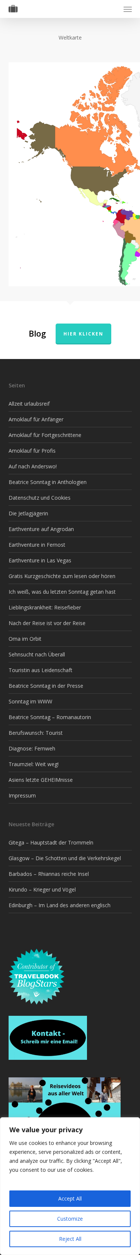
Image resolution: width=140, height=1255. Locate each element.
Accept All (70, 1198)
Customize (70, 1218)
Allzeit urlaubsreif (29, 403)
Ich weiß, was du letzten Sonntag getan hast (62, 591)
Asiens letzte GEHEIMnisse (41, 779)
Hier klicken (83, 334)
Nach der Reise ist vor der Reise (47, 623)
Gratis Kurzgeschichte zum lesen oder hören (62, 576)
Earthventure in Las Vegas (40, 560)
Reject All (70, 1238)
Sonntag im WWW (30, 701)
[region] (70, 1186)
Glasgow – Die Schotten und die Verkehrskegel (65, 858)
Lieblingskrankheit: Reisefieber (45, 607)
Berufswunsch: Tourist (36, 732)
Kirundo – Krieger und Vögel (42, 889)
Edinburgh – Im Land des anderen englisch (60, 905)
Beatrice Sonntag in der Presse (46, 685)
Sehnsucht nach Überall (37, 654)
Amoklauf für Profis (32, 450)
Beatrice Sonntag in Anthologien (48, 482)
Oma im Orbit (25, 638)
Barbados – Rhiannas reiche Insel (49, 873)
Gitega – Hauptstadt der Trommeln (51, 842)
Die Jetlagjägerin (28, 513)
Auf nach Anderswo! (33, 466)
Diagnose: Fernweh (32, 748)
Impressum (22, 795)
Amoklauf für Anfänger (36, 419)
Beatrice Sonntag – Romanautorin (50, 717)
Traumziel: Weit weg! (34, 764)
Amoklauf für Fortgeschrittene (45, 434)
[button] (128, 9)
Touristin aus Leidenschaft (40, 670)
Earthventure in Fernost (37, 544)
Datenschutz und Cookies (40, 497)
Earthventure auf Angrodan (41, 529)
